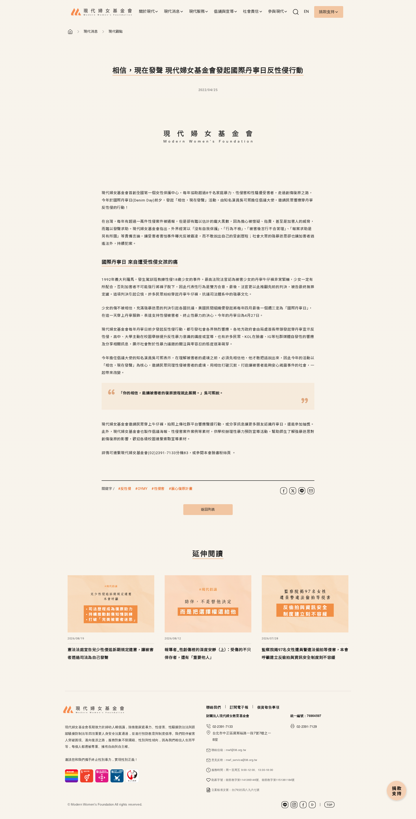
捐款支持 (327, 12)
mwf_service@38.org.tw (241, 760)
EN (306, 11)
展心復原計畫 (181, 489)
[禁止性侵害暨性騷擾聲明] (102, 775)
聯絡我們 (213, 707)
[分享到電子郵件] (310, 490)
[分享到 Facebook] (283, 490)
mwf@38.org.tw (236, 750)
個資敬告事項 (268, 707)
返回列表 (208, 509)
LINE (284, 804)
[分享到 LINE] (301, 490)
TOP (329, 805)
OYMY (142, 489)
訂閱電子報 (239, 707)
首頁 (70, 31)
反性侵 (125, 489)
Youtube (312, 804)
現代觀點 (116, 31)
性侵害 (159, 489)
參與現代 (276, 11)
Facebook (303, 804)
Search (296, 12)
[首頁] (101, 12)
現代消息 (172, 11)
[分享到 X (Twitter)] (292, 490)
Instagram (294, 804)
